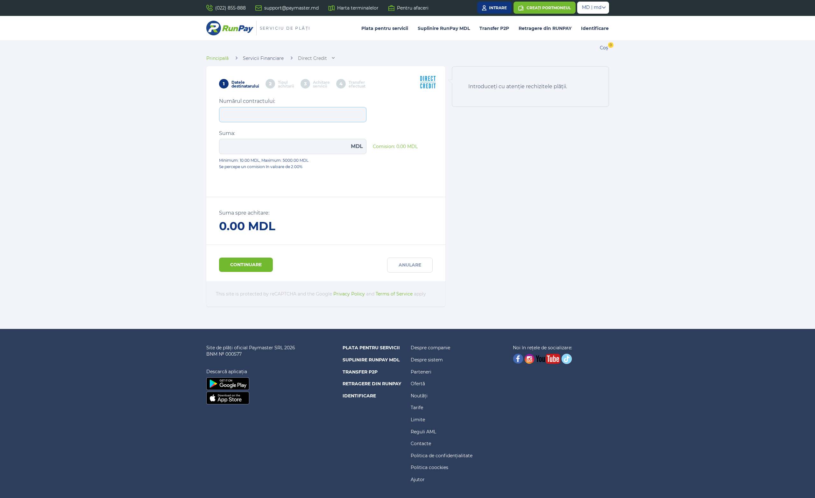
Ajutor (418, 479)
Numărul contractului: (247, 101)
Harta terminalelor (358, 8)
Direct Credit (312, 58)
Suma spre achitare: (244, 213)
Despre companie (430, 348)
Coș (604, 48)
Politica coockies (429, 467)
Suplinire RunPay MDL (444, 28)
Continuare (246, 264)
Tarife (417, 407)
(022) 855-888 (230, 8)
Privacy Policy (349, 294)
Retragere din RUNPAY (545, 28)
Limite (418, 420)
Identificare (595, 28)
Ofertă (418, 384)
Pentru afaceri (413, 8)
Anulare (410, 265)
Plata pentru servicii (384, 28)
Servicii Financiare (263, 58)
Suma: (227, 133)
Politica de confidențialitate (441, 456)
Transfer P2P (494, 28)
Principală (217, 58)
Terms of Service (394, 294)
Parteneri (421, 372)
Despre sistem (427, 360)
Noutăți (419, 396)
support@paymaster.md (291, 8)
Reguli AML (423, 432)
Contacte (421, 443)
